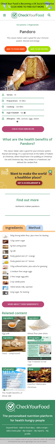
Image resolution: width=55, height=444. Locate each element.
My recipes (27, 430)
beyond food (12, 427)
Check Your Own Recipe (23, 129)
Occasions (21, 24)
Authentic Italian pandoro (27, 206)
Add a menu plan (13, 430)
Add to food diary (16, 49)
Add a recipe (41, 427)
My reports (39, 430)
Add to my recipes (39, 49)
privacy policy (10, 439)
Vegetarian (33, 24)
